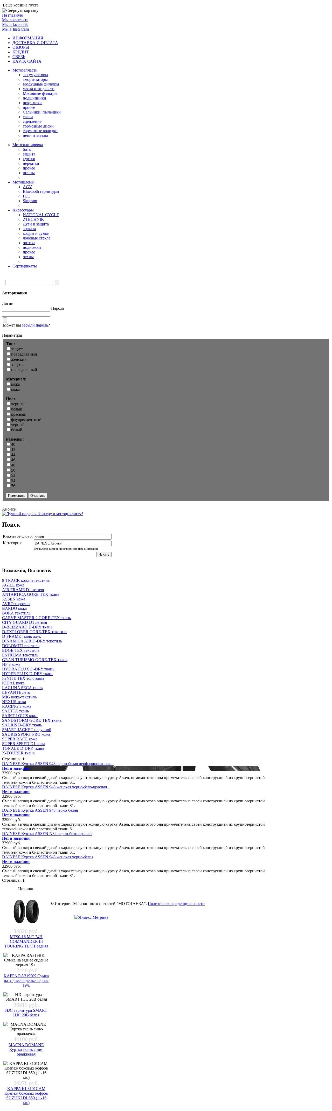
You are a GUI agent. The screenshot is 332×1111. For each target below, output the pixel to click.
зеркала (29, 229)
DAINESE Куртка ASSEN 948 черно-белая (40, 810)
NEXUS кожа (14, 701)
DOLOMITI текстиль (20, 645)
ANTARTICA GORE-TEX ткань (30, 594)
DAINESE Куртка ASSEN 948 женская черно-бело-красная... (56, 787)
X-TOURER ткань (18, 753)
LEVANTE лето (16, 692)
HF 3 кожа (11, 664)
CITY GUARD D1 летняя (24, 622)
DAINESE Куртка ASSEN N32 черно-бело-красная (47, 833)
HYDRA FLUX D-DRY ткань (28, 669)
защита (29, 154)
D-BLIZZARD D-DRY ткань (27, 627)
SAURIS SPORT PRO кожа (26, 734)
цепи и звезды (35, 135)
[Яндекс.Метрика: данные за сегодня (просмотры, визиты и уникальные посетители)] (91, 917)
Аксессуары (23, 210)
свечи (28, 117)
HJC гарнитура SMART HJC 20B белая (26, 1012)
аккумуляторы (35, 75)
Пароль (57, 308)
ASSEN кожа (13, 599)
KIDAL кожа (13, 683)
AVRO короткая (16, 604)
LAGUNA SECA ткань (22, 687)
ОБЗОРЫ (20, 47)
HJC (26, 196)
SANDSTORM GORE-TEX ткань (31, 720)
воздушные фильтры (41, 84)
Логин (7, 303)
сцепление (32, 121)
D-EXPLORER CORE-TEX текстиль (34, 631)
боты (27, 149)
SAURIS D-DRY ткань (22, 725)
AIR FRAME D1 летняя (23, 590)
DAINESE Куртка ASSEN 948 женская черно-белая (47, 857)
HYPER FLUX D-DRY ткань (27, 673)
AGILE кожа (13, 585)
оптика (29, 242)
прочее (29, 107)
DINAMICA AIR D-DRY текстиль (32, 641)
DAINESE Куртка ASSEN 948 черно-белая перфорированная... (58, 763)
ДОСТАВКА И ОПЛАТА (35, 42)
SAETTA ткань (15, 711)
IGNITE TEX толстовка (23, 678)
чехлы (28, 256)
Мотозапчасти (25, 70)
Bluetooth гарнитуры (41, 191)
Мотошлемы (23, 182)
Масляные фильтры (40, 93)
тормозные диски (38, 126)
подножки (32, 247)
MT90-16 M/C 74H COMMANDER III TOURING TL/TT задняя (26, 941)
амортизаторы (35, 79)
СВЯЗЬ (18, 56)
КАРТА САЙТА (27, 61)
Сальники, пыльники (42, 112)
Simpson (30, 201)
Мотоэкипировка (27, 145)
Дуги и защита (36, 224)
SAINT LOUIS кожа (20, 715)
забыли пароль (35, 325)
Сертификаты (24, 266)
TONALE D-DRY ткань (23, 748)
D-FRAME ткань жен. (21, 636)
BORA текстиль (16, 613)
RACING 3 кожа (16, 706)
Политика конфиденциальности (176, 903)
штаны (29, 173)
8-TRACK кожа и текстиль (26, 580)
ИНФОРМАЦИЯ (27, 38)
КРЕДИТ (20, 52)
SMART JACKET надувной (26, 729)
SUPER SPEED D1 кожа (23, 743)
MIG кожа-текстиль (19, 697)
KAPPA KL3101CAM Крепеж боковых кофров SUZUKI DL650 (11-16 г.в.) (26, 1095)
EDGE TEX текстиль (20, 650)
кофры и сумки (36, 233)
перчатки (31, 163)
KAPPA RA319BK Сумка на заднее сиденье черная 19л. (26, 980)
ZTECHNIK (33, 219)
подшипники (34, 98)
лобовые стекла (36, 238)
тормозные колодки (40, 131)
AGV (27, 187)
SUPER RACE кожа (19, 739)
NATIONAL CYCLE (41, 215)
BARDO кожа (14, 608)
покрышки (32, 103)
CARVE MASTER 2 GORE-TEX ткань (36, 617)
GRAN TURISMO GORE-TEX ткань (34, 659)
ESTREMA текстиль (20, 655)
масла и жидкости (38, 89)
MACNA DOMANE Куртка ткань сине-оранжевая (26, 1049)
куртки (29, 159)
